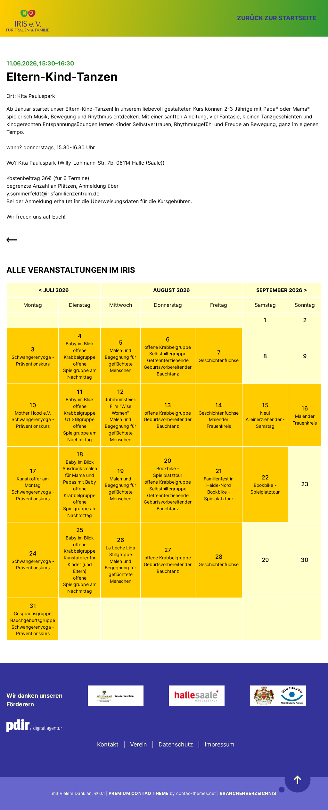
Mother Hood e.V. (33, 413)
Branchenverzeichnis (248, 793)
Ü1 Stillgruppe (79, 419)
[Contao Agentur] (34, 730)
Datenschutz (176, 744)
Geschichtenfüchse (219, 360)
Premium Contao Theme (138, 793)
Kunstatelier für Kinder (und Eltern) (79, 564)
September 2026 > (281, 290)
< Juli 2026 (53, 290)
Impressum (219, 744)
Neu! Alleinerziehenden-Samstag (265, 419)
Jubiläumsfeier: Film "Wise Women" (120, 406)
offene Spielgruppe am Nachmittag (79, 370)
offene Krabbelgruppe (167, 347)
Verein (138, 744)
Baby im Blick (80, 343)
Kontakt (108, 744)
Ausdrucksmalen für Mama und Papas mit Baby (79, 475)
